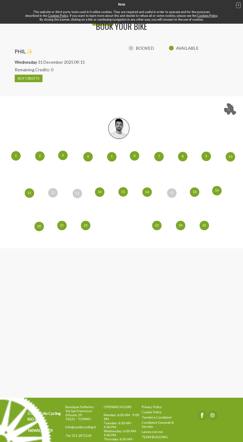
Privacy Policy (152, 407)
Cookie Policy (152, 412)
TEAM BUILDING (155, 437)
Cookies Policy (58, 16)
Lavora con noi (152, 432)
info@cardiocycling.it (80, 427)
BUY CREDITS (28, 78)
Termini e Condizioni (157, 417)
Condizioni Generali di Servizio (158, 424)
